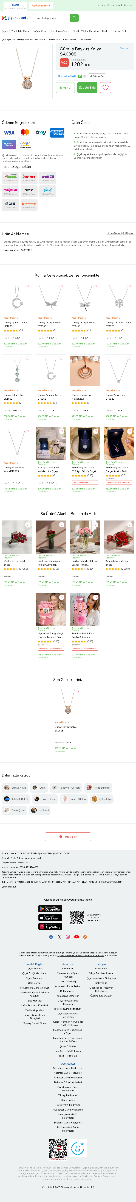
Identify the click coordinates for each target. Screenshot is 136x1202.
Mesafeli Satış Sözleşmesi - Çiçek (68, 1031)
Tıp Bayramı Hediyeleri (68, 1105)
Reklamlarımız (68, 991)
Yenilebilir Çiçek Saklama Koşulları (35, 994)
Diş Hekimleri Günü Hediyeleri (68, 1129)
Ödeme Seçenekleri (101, 996)
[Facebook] (51, 936)
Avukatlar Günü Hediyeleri (68, 1109)
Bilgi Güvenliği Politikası (68, 1051)
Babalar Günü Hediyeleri (68, 1082)
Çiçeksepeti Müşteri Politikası (68, 975)
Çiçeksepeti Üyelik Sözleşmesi (68, 1015)
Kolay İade (101, 983)
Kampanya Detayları (68, 996)
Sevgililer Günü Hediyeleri (68, 1068)
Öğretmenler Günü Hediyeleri (67, 1089)
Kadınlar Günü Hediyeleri (68, 1073)
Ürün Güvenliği (68, 981)
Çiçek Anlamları (34, 978)
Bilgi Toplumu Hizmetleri (67, 1009)
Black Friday (68, 1100)
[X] (59, 936)
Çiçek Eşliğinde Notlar (34, 973)
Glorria (124, 48)
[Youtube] (76, 936)
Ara (74, 18)
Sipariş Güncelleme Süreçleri (35, 1016)
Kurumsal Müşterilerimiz (68, 986)
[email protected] (32, 858)
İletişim (101, 964)
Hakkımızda (68, 968)
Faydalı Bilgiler (35, 964)
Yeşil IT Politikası (68, 1056)
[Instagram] (68, 936)
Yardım (101, 5)
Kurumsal (68, 964)
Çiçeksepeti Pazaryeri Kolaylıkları (101, 989)
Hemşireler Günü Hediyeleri (67, 1116)
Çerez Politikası (68, 1046)
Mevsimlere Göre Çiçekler (34, 987)
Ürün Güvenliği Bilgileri (120, 233)
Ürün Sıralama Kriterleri (34, 1005)
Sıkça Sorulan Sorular (101, 973)
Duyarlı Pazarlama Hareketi (68, 1002)
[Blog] (85, 936)
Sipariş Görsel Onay (34, 1023)
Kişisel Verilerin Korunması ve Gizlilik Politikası (68, 1023)
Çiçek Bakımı (35, 968)
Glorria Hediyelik (67, 76)
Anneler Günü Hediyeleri (68, 1077)
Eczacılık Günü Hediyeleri (68, 1122)
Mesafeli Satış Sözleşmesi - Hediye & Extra (68, 1039)
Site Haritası (35, 1000)
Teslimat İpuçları (34, 1010)
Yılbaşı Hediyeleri (68, 1095)
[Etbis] (58, 1149)
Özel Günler (34, 983)
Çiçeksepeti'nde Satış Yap (119, 5)
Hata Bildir (69, 837)
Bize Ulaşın (101, 968)
